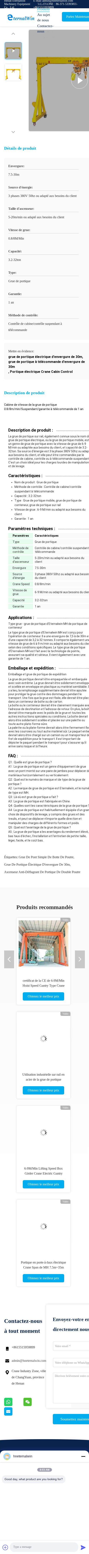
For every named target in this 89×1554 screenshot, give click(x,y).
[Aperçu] (20, 17)
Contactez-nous (45, 28)
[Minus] (83, 1456)
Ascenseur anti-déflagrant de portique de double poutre (42, 872)
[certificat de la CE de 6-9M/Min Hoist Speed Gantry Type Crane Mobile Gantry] (43, 945)
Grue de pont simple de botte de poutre (46, 857)
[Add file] (5, 1547)
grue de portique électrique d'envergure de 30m (37, 864)
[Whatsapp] (13, 1405)
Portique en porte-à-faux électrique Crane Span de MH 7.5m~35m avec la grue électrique (43, 1267)
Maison (42, 3)
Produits (43, 9)
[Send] (83, 1547)
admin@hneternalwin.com (29, 1360)
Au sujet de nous (43, 17)
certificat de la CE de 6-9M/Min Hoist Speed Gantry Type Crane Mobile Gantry (44, 985)
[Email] (13, 1414)
